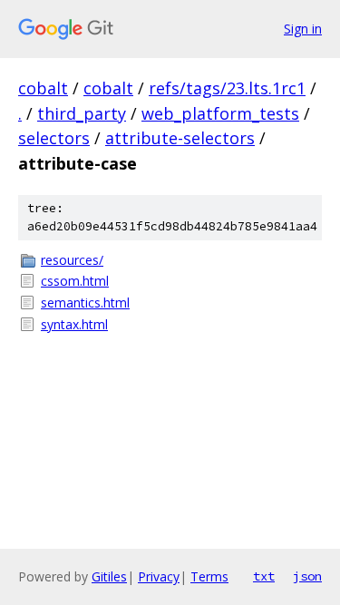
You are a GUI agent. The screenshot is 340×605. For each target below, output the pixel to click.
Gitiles (109, 576)
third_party (81, 113)
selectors (54, 138)
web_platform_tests (220, 113)
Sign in (303, 28)
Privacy (159, 576)
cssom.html (75, 280)
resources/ (72, 259)
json (307, 576)
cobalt (43, 88)
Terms (209, 576)
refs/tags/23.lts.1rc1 (227, 88)
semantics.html (85, 302)
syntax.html (74, 324)
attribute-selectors (180, 138)
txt (264, 576)
